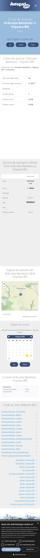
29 (27, 355)
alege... (33, 45)
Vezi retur (20, 31)
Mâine (25, 364)
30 (31, 355)
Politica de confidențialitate (17, 537)
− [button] (4, 287)
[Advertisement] (20, 132)
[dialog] (20, 539)
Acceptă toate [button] (11, 549)
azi (10, 45)
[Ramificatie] (21, 294)
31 (9, 358)
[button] (20, 554)
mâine (21, 45)
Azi (14, 364)
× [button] (38, 523)
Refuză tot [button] (30, 549)
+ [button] (4, 284)
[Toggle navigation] (35, 5)
